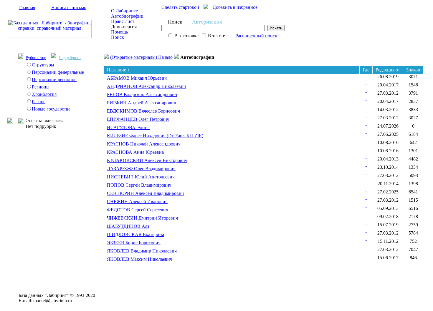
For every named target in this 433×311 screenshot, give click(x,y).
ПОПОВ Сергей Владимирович (139, 185)
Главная (27, 7)
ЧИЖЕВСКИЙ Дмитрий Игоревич (142, 217)
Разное (38, 101)
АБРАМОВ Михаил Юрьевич (137, 78)
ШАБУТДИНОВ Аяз (128, 226)
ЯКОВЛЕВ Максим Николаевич (139, 259)
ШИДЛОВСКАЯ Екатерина (135, 234)
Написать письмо (68, 7)
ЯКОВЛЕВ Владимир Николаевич (142, 250)
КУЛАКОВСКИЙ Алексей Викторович (147, 160)
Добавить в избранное (235, 7)
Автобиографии (127, 16)
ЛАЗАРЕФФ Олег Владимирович (141, 168)
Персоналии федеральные (58, 72)
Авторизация (207, 22)
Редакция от (388, 69)
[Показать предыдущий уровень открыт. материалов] (12, 122)
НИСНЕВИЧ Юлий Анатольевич (141, 176)
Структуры (43, 64)
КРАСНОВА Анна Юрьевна (135, 152)
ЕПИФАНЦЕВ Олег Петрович (138, 119)
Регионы (40, 86)
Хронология (44, 94)
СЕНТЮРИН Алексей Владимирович (145, 193)
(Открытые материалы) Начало (141, 57)
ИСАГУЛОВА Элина (128, 127)
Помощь (119, 31)
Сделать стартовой (180, 7)
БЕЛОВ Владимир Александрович (142, 94)
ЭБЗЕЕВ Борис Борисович (134, 242)
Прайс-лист (122, 21)
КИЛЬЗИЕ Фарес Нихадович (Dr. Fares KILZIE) (155, 135)
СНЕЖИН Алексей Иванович (137, 201)
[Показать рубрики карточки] (366, 74)
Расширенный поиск (256, 35)
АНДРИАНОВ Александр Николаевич (146, 86)
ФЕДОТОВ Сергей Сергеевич (137, 209)
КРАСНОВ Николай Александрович (144, 143)
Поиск (117, 37)
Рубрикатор (36, 58)
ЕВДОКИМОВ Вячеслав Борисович (143, 110)
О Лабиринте (124, 10)
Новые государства (51, 108)
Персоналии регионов (54, 79)
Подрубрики (70, 58)
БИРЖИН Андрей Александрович (141, 102)
